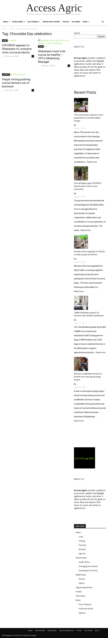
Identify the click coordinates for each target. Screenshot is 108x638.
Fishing (82, 540)
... (2, 56)
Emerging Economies (88, 566)
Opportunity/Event (51, 22)
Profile (66, 22)
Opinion (82, 612)
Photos (82, 579)
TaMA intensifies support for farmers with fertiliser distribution (89, 314)
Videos (82, 583)
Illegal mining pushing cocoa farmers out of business (16, 83)
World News (17, 22)
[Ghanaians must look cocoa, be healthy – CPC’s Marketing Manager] (54, 43)
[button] (102, 21)
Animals (82, 549)
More (85, 22)
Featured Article (86, 608)
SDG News (76, 22)
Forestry (82, 545)
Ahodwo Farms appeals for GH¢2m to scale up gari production (89, 253)
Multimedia (33, 22)
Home (4, 29)
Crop (81, 536)
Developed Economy (88, 570)
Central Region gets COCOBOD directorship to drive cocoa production (87, 186)
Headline (6, 75)
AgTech (82, 553)
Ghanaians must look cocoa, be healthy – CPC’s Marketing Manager (51, 57)
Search (77, 33)
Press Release (85, 604)
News (5, 22)
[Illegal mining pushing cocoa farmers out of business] (18, 74)
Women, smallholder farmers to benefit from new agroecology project (88, 377)
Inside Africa (84, 562)
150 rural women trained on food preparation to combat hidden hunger (88, 118)
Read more (92, 162)
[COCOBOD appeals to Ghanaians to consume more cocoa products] (18, 40)
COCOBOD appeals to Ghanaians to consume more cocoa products (17, 49)
